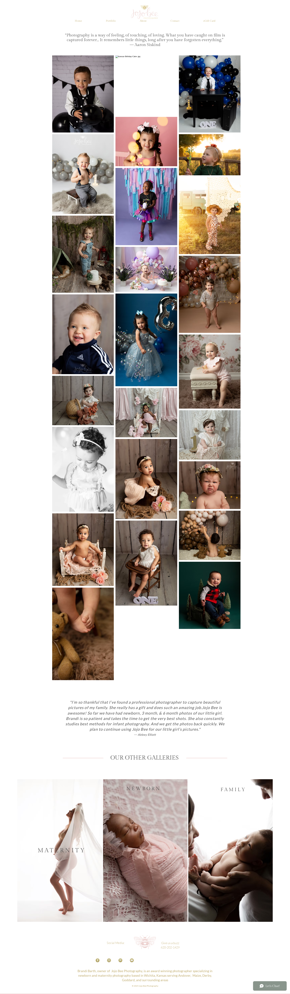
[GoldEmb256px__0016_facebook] (98, 960)
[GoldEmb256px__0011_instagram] (109, 960)
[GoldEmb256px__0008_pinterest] (120, 960)
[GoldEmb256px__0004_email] (132, 960)
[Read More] (145, 851)
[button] (111, 20)
